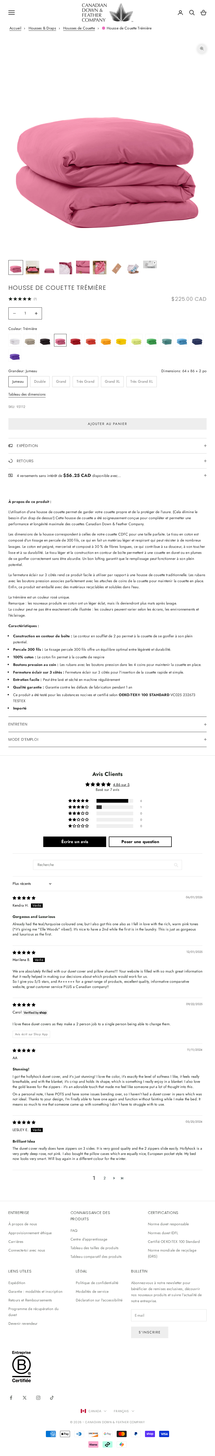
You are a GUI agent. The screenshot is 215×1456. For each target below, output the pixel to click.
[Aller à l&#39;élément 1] (15, 267)
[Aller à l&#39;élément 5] (83, 267)
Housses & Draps (42, 28)
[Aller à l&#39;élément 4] (66, 267)
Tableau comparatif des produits (96, 1256)
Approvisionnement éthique (30, 1233)
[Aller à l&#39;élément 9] (150, 264)
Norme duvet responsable (168, 1224)
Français (121, 1411)
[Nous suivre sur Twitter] (24, 1397)
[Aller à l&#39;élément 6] (99, 267)
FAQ (74, 1230)
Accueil (15, 28)
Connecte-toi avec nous (26, 1250)
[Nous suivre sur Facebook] (11, 1397)
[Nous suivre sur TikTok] (52, 1397)
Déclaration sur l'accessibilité (99, 1300)
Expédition (16, 1282)
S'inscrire (150, 1332)
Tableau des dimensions (27, 394)
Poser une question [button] (140, 842)
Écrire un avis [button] (74, 842)
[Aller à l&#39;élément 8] (133, 267)
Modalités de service (92, 1291)
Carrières (15, 1241)
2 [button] (105, 1178)
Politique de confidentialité (97, 1282)
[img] (24, 898)
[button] (79, 801)
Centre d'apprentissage (89, 1239)
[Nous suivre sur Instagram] (38, 1397)
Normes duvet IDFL (163, 1233)
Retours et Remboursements (30, 1300)
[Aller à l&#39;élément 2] (32, 267)
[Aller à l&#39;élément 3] (49, 267)
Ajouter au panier (107, 423)
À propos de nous (22, 1224)
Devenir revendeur (22, 1323)
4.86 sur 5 (121, 784)
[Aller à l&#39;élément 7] (116, 267)
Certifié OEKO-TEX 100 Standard (174, 1241)
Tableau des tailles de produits (95, 1247)
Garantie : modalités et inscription (35, 1291)
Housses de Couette (79, 28)
